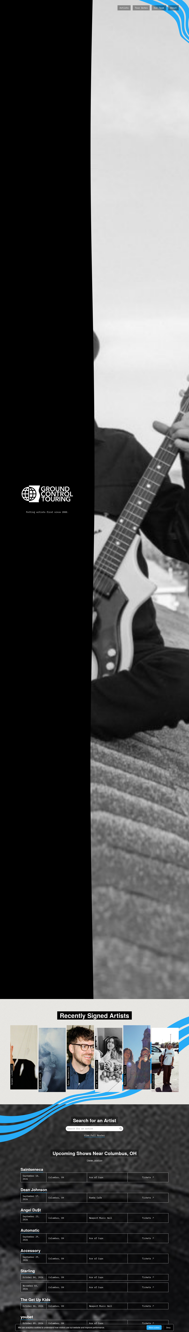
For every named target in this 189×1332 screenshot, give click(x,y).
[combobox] (94, 1128)
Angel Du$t (31, 1210)
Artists (124, 8)
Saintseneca (32, 1169)
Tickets (146, 1177)
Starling (28, 1270)
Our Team (159, 8)
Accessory (30, 1250)
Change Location (94, 1160)
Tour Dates (141, 8)
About (173, 8)
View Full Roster (94, 1135)
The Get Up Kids (35, 1299)
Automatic (30, 1230)
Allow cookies (154, 1327)
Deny (168, 1327)
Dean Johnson (34, 1189)
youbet (27, 1316)
